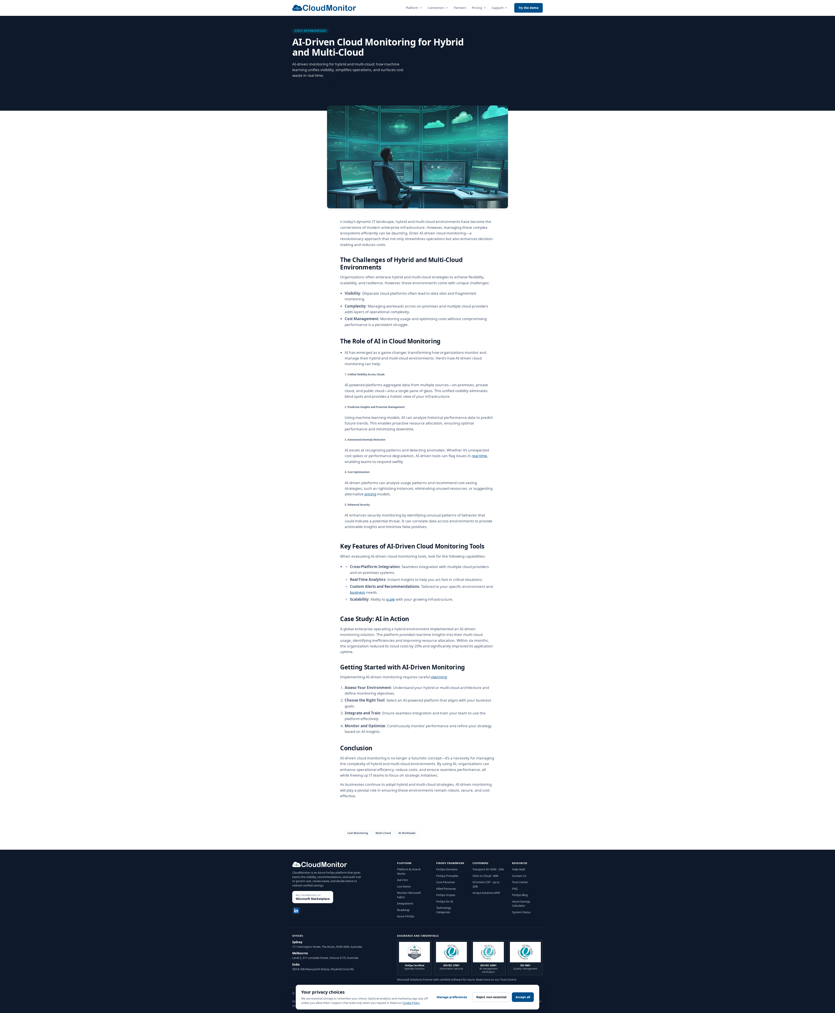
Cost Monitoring (357, 833)
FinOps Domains (447, 869)
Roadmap (403, 910)
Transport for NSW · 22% (488, 869)
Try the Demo (528, 8)
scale (390, 599)
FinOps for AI (444, 901)
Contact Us (519, 876)
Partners (460, 8)
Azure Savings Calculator (521, 903)
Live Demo (404, 886)
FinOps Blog (520, 895)
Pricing (477, 8)
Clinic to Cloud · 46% (485, 876)
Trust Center (520, 882)
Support (497, 8)
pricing (370, 493)
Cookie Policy (410, 1003)
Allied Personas (446, 889)
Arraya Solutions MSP (486, 893)
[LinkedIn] (296, 910)
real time (479, 455)
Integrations (405, 903)
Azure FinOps (405, 916)
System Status (521, 912)
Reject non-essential (491, 997)
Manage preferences (452, 997)
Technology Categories (443, 910)
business (357, 592)
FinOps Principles (447, 876)
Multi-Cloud (383, 833)
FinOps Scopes (445, 895)
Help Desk (518, 869)
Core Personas (445, 882)
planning (439, 676)
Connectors (436, 8)
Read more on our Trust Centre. (496, 979)
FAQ (515, 889)
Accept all (523, 997)
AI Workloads (407, 833)
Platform (412, 8)
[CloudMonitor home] (324, 8)
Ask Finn (402, 880)
